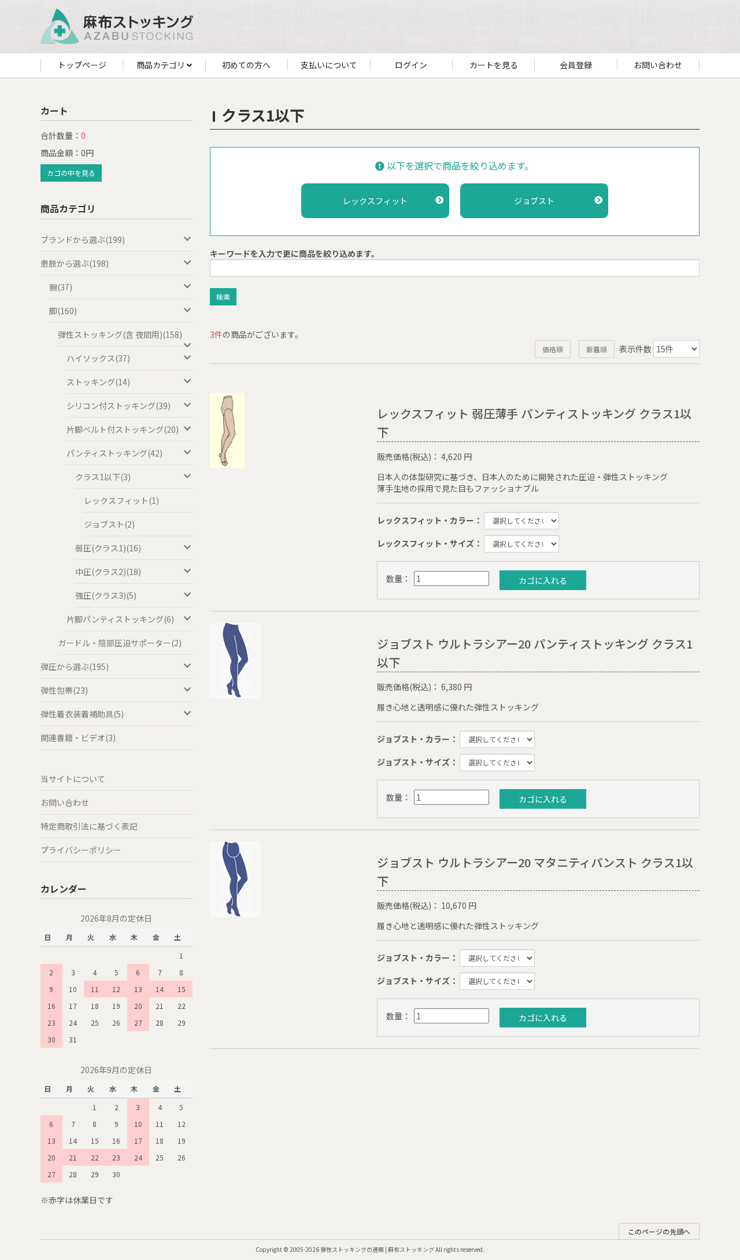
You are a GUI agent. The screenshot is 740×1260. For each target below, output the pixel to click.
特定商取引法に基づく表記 (89, 826)
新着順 (596, 349)
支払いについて (329, 65)
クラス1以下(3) (103, 476)
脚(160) (63, 310)
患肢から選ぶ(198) (74, 263)
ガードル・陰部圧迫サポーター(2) (120, 643)
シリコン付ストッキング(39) (118, 405)
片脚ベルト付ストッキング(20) (122, 429)
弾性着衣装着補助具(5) (82, 714)
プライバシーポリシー (80, 850)
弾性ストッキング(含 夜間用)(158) (120, 334)
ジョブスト (534, 201)
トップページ (82, 65)
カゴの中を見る (71, 173)
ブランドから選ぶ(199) (82, 239)
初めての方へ (246, 65)
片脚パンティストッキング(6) (120, 619)
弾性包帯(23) (64, 690)
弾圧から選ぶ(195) (74, 666)
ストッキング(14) (98, 382)
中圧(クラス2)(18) (108, 571)
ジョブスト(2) (109, 524)
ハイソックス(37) (98, 358)
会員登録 (576, 65)
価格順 (552, 349)
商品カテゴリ (161, 65)
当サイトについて (72, 778)
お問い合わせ (658, 65)
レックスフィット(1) (121, 500)
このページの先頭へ (659, 1231)
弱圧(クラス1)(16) (108, 548)
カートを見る (493, 65)
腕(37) (60, 287)
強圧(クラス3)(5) (105, 595)
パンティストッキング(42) (114, 453)
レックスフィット (375, 201)
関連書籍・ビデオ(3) (78, 737)
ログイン (411, 65)
